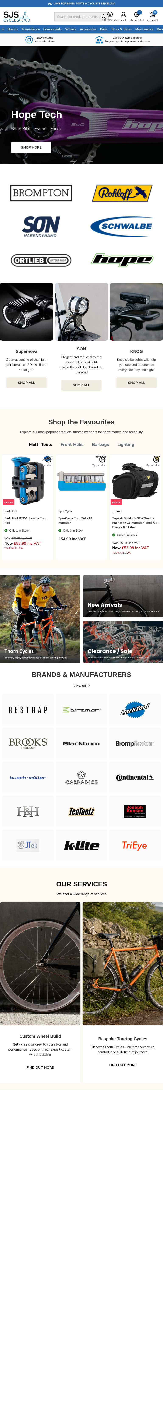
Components (52, 29)
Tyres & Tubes (121, 29)
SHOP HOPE (31, 147)
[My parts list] (48, 460)
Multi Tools (40, 444)
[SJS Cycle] (28, 16)
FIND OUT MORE (44, 1065)
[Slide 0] (73, 161)
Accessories (88, 29)
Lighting (126, 444)
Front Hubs (72, 444)
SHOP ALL (27, 385)
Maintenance (144, 29)
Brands (13, 29)
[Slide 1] (81, 161)
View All (80, 686)
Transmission (30, 29)
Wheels (70, 29)
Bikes (104, 29)
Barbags (100, 444)
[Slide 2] (89, 161)
